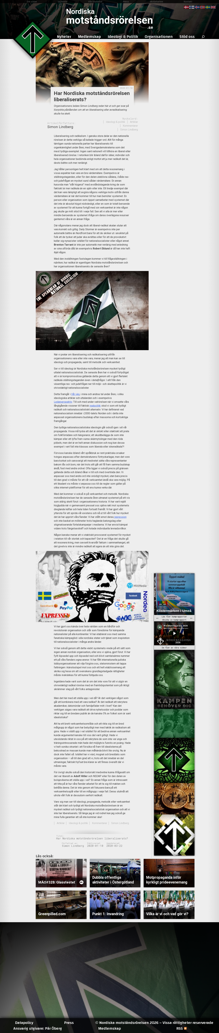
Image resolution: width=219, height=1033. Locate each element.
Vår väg (75, 394)
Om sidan (32, 1)
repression (120, 516)
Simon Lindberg (129, 129)
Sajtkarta (62, 1)
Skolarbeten (156, 1)
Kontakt (188, 1)
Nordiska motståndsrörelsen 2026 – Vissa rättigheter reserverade (154, 1023)
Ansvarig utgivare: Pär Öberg (37, 1028)
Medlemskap (109, 1028)
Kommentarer (130, 125)
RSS (179, 1028)
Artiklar (134, 121)
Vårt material (95, 1)
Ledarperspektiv (63, 401)
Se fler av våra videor (174, 647)
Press (126, 1)
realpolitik (95, 405)
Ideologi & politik (115, 121)
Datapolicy (24, 1023)
